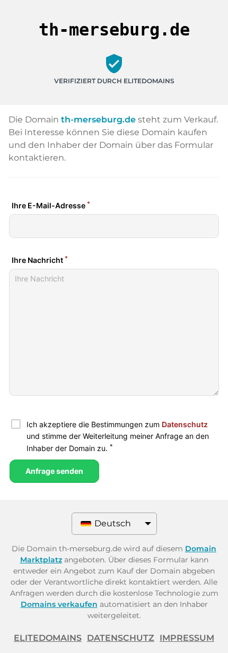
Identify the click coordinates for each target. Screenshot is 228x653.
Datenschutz (120, 638)
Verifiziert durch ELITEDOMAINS (114, 81)
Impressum (187, 638)
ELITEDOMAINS (48, 638)
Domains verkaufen (59, 604)
